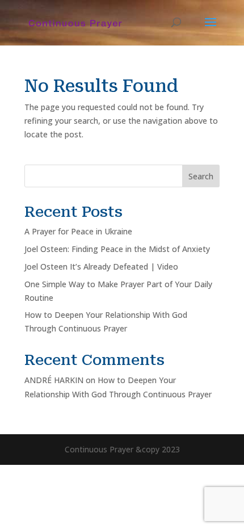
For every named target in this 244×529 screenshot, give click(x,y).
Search (200, 176)
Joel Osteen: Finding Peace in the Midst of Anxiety (117, 248)
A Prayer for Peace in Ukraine (78, 231)
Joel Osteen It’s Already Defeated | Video (101, 266)
